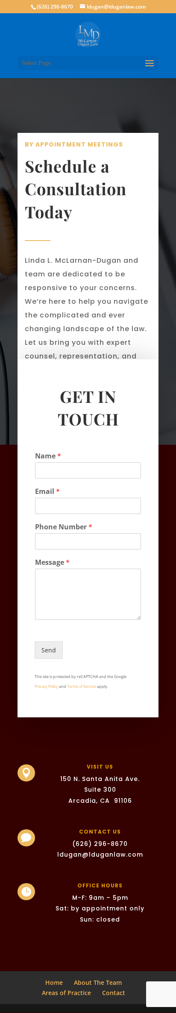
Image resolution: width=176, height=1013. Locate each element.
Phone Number (63, 527)
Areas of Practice (66, 993)
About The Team (98, 982)
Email (47, 491)
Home (54, 982)
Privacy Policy (46, 686)
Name (48, 456)
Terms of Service (81, 686)
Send (48, 650)
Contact (113, 993)
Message (52, 562)
